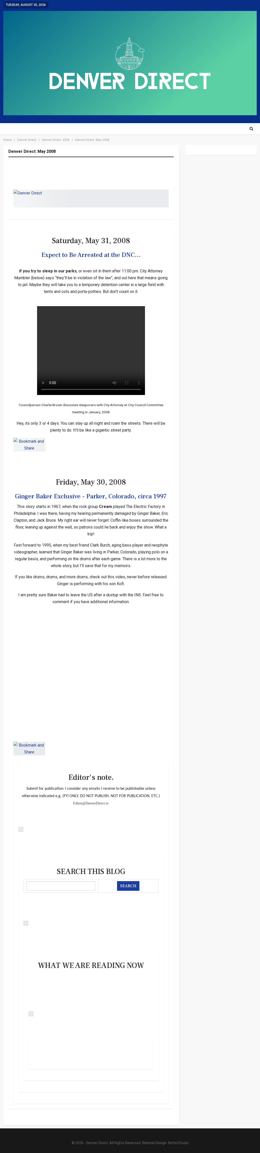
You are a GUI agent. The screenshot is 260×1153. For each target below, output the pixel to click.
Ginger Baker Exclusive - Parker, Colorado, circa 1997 (91, 496)
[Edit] (91, 829)
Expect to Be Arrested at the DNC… (91, 255)
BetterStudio (178, 1143)
